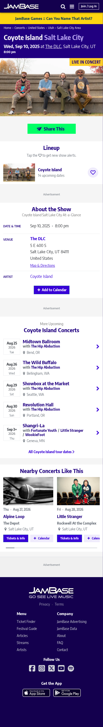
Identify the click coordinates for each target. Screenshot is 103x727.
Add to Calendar (54, 290)
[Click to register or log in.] (93, 172)
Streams (23, 642)
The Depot (11, 523)
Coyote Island (41, 276)
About (61, 635)
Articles (22, 635)
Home (7, 28)
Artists (21, 650)
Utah (51, 28)
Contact (62, 650)
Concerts (19, 28)
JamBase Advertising (71, 621)
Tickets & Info (15, 538)
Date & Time (12, 226)
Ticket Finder (26, 621)
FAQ (60, 642)
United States (36, 28)
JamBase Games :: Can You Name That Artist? (53, 18)
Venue (8, 239)
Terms (59, 604)
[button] (63, 6)
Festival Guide (27, 628)
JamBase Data (67, 628)
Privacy (44, 604)
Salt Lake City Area (69, 28)
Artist (8, 276)
